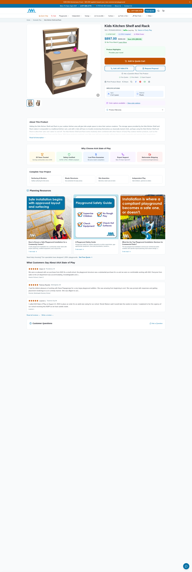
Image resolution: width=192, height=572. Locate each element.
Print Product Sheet (114, 82)
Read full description (36, 137)
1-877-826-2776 (85, 6)
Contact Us (128, 6)
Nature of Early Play (145, 30)
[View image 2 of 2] (38, 103)
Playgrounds (63, 16)
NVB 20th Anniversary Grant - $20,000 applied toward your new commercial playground (94, 2)
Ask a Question (157, 323)
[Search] (158, 11)
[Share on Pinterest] (140, 82)
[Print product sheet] (149, 82)
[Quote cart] (163, 11)
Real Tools (138, 16)
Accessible (99, 16)
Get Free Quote (84, 257)
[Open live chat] (186, 566)
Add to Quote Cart (136, 61)
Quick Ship (44, 16)
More (149, 16)
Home (28, 20)
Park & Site (124, 16)
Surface (110, 16)
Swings (87, 16)
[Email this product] (144, 82)
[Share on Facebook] (136, 82)
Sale (54, 16)
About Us (118, 6)
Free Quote (150, 11)
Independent (76, 16)
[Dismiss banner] (190, 2)
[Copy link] (131, 82)
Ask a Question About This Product (136, 73)
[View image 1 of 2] (30, 103)
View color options (133, 103)
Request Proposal (151, 68)
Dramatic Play (37, 20)
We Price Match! (117, 42)
